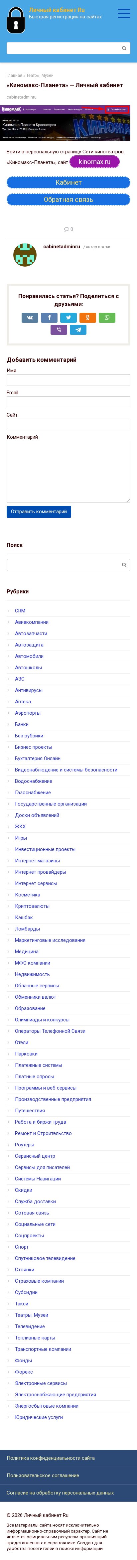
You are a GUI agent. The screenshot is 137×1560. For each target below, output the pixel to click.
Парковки (26, 1054)
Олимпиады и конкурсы (42, 1020)
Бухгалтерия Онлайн (38, 758)
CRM (20, 611)
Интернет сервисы (36, 883)
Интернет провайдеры (40, 872)
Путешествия (30, 1111)
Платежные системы (38, 1065)
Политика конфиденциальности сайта (51, 1458)
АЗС (20, 679)
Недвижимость (32, 974)
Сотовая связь (32, 1213)
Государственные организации (51, 804)
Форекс (24, 1372)
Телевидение (30, 1326)
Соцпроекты (29, 1236)
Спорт (22, 1247)
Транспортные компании (43, 1349)
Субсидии (26, 1292)
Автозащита (29, 645)
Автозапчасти (31, 633)
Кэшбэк (24, 917)
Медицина (27, 952)
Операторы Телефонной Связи (50, 1031)
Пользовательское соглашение (43, 1475)
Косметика (27, 895)
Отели (21, 1042)
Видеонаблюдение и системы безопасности (66, 770)
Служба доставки (35, 1201)
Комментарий (22, 437)
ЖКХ (20, 827)
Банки (22, 724)
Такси (21, 1304)
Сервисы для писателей (42, 1167)
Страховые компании (39, 1281)
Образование (30, 1008)
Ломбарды (27, 929)
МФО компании (32, 963)
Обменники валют (35, 997)
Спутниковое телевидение (45, 1258)
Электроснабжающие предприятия (55, 1395)
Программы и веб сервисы (45, 1088)
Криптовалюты (32, 906)
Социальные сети (35, 1224)
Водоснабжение (33, 781)
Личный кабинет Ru (57, 9)
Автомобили (29, 656)
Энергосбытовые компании (46, 1406)
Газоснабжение (33, 793)
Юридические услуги (39, 1417)
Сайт (12, 415)
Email (12, 393)
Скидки (23, 1190)
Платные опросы (34, 1077)
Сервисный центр (35, 1156)
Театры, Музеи (31, 1315)
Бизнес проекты (33, 747)
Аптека (23, 702)
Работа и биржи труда (40, 1122)
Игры (21, 838)
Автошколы (28, 668)
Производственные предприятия (53, 1099)
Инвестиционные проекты (45, 849)
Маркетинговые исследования (50, 940)
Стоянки (24, 1270)
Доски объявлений (37, 815)
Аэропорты (28, 713)
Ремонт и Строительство (43, 1133)
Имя (11, 371)
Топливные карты (35, 1338)
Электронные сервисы (41, 1383)
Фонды (23, 1361)
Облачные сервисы (37, 986)
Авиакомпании (32, 622)
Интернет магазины (37, 861)
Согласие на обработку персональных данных (60, 1493)
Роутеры (24, 1145)
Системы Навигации (38, 1179)
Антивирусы (29, 690)
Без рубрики (29, 736)
